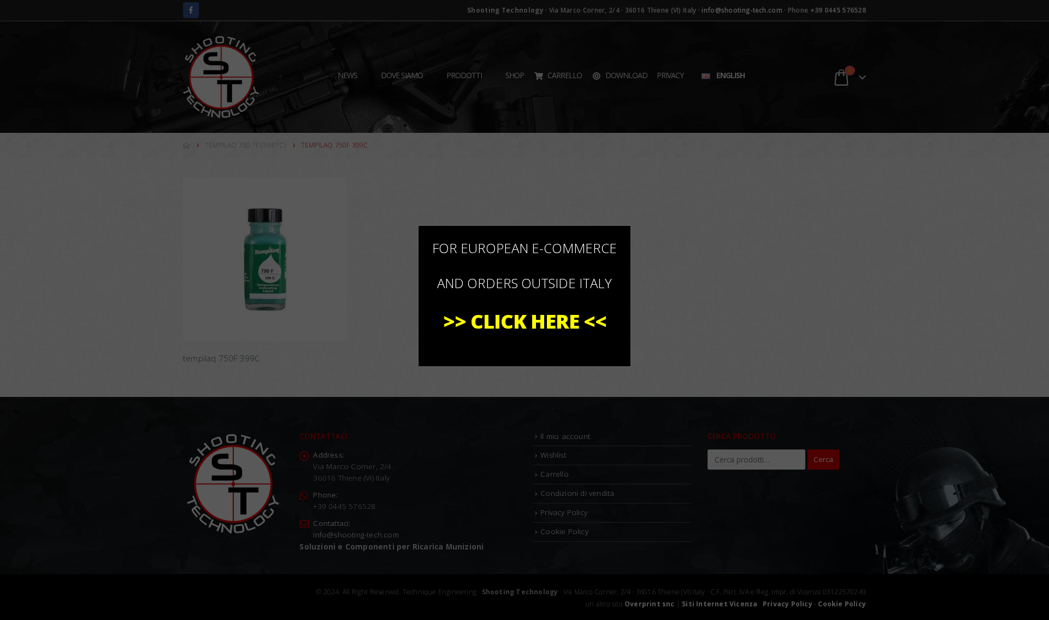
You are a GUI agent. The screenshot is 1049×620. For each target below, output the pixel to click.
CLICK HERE (524, 321)
